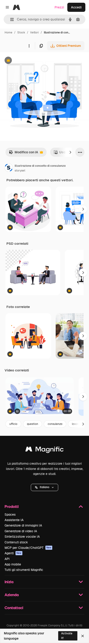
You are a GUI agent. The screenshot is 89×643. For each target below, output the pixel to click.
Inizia (9, 581)
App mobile (13, 564)
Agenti (13, 553)
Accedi (76, 7)
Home (8, 32)
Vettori (34, 32)
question (32, 424)
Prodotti (12, 506)
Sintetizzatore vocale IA (22, 537)
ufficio (13, 424)
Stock (21, 32)
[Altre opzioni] (29, 45)
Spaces (10, 514)
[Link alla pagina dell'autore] (9, 168)
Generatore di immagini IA (23, 525)
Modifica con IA (23, 153)
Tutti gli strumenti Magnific (24, 570)
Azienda (12, 594)
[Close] (82, 636)
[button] (44, 487)
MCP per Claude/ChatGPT (28, 548)
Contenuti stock (16, 542)
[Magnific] (44, 450)
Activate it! (66, 636)
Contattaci (14, 607)
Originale (30, 61)
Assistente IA (14, 520)
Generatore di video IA (21, 531)
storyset (20, 170)
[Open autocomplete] (10, 19)
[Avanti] (70, 152)
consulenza (55, 424)
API (7, 559)
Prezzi (59, 7)
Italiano (44, 487)
